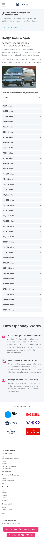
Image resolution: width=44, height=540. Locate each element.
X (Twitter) (5, 500)
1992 (6, 97)
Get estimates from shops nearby (21, 529)
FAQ (3, 483)
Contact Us (5, 507)
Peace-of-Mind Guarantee (9, 466)
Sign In (4, 456)
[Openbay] (22, 4)
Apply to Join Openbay (8, 480)
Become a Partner (7, 509)
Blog (3, 490)
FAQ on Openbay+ (7, 471)
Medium (4, 497)
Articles (4, 461)
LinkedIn (4, 495)
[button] (22, 106)
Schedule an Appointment (20, 535)
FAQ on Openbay (6, 468)
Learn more (5, 478)
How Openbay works (10, 27)
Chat (3, 516)
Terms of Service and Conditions (11, 523)
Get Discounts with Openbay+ (10, 458)
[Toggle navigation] (3, 4)
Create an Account (7, 453)
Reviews (4, 463)
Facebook (4, 492)
